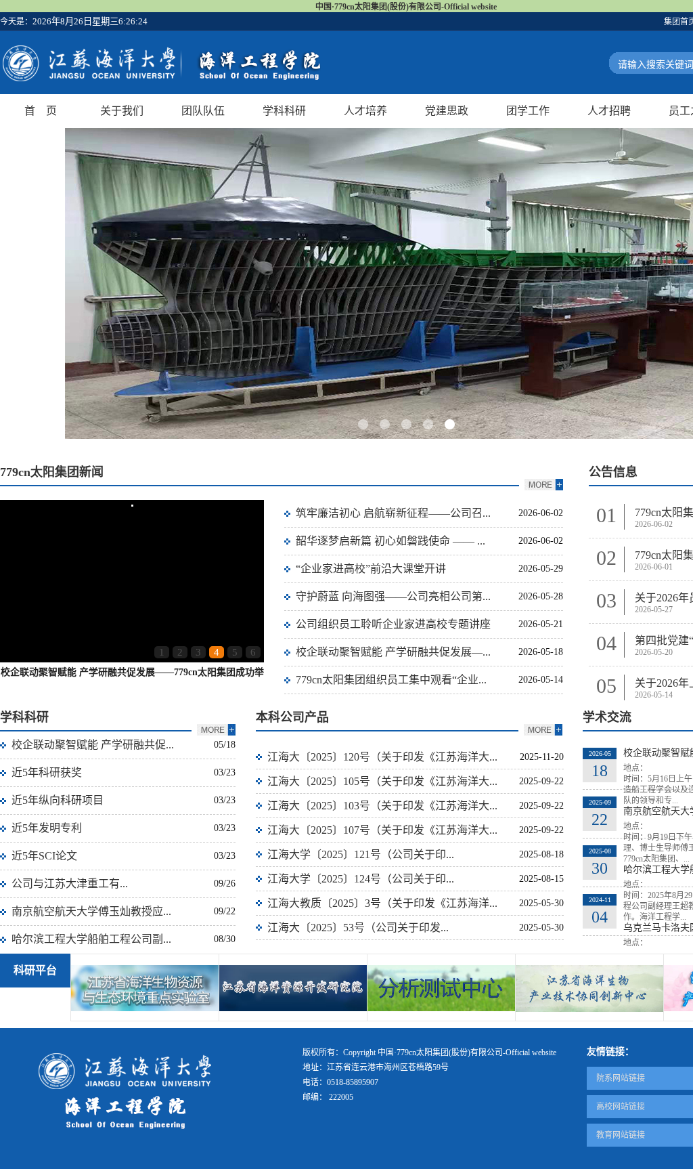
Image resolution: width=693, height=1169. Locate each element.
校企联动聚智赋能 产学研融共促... (93, 744)
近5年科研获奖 (47, 772)
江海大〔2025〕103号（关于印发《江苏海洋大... (382, 805)
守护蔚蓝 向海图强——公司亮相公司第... (393, 596)
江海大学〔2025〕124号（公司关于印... (360, 879)
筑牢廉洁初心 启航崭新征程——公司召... (393, 513)
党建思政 (446, 110)
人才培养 (365, 110)
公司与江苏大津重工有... (70, 883)
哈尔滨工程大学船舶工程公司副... (91, 939)
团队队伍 (203, 110)
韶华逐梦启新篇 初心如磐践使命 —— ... (390, 541)
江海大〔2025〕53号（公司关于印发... (358, 927)
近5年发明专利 (47, 828)
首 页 (40, 110)
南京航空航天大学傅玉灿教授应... (91, 911)
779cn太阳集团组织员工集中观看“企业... (391, 679)
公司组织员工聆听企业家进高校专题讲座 (393, 624)
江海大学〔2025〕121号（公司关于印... (360, 854)
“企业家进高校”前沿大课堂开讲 (371, 568)
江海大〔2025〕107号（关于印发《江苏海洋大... (382, 830)
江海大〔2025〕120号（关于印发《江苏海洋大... (382, 757)
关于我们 (121, 110)
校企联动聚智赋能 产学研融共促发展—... (393, 652)
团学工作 (528, 110)
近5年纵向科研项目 (58, 800)
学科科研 (284, 110)
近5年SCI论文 (44, 856)
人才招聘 (609, 110)
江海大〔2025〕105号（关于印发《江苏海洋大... (382, 781)
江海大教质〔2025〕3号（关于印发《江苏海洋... (382, 903)
